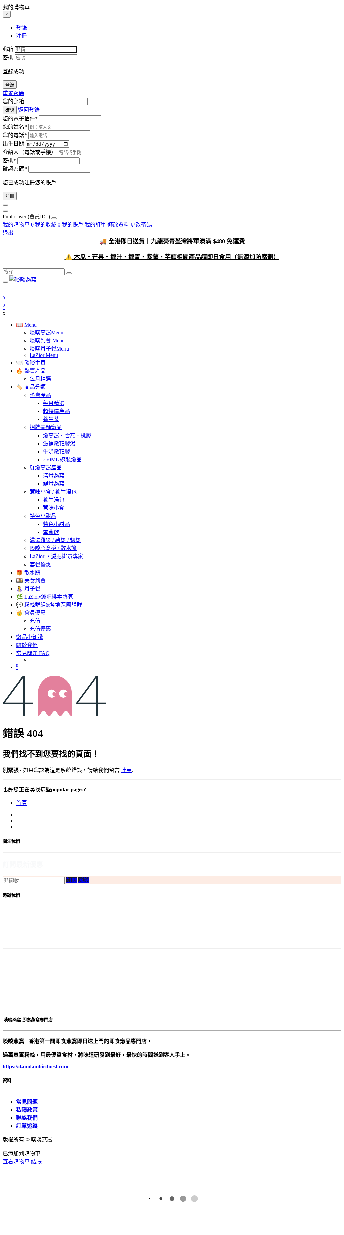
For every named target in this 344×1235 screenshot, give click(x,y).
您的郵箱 (13, 101)
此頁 (126, 770)
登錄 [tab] (21, 28)
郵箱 (8, 49)
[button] (71, 880)
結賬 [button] (36, 1161)
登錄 (9, 84)
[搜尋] (69, 273)
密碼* (9, 160)
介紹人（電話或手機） (29, 152)
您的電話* (15, 135)
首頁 (21, 803)
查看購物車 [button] (16, 1161)
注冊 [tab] (21, 36)
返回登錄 (29, 110)
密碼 (8, 57)
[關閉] (5, 205)
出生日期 (13, 144)
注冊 (9, 196)
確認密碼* (15, 169)
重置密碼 (13, 93)
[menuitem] (27, 216)
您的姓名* (15, 127)
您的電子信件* (20, 118)
